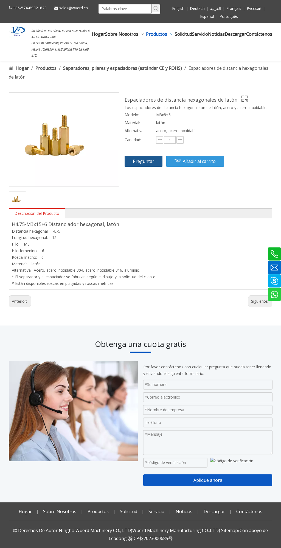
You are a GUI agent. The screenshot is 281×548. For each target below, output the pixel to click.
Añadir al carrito (199, 161)
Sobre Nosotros (59, 511)
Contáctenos (249, 511)
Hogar (25, 511)
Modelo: (132, 114)
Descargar (214, 511)
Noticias (184, 511)
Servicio (156, 511)
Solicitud (128, 511)
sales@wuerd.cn (73, 7)
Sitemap (229, 530)
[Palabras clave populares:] (156, 8)
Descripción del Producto (37, 213)
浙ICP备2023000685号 (150, 538)
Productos (98, 511)
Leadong (118, 538)
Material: (132, 122)
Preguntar (143, 161)
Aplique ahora (207, 480)
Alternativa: (134, 130)
